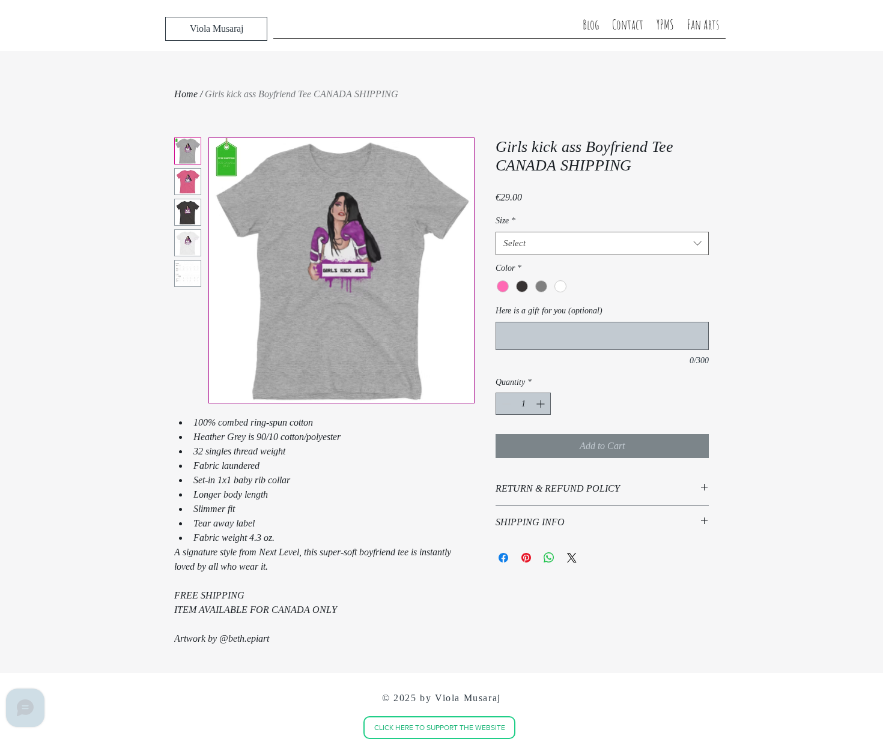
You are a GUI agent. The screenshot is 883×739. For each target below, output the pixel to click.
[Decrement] (504, 403)
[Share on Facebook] (503, 557)
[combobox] (602, 243)
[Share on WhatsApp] (549, 557)
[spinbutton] (523, 403)
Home (186, 94)
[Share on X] (572, 557)
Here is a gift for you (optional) (549, 310)
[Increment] (541, 403)
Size (505, 220)
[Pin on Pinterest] (526, 557)
